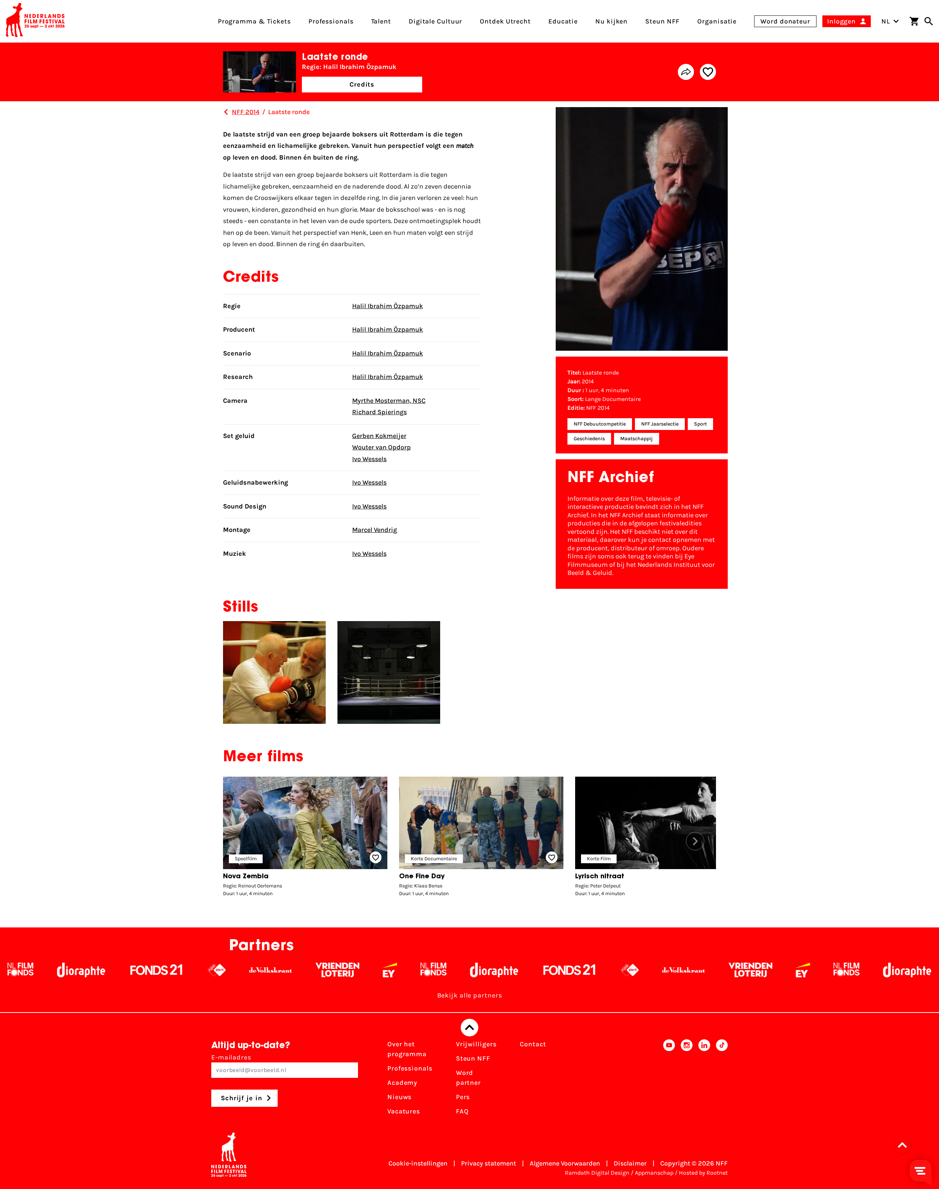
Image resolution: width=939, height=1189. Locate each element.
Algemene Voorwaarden (565, 1163)
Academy (402, 1083)
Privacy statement (488, 1163)
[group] (305, 838)
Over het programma (407, 1049)
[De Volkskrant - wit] (181, 970)
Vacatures (403, 1111)
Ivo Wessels (369, 459)
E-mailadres (231, 1057)
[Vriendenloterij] (248, 970)
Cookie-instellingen (417, 1163)
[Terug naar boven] (469, 1027)
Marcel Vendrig (374, 530)
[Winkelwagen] (914, 21)
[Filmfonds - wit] (344, 970)
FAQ (462, 1111)
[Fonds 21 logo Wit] (67, 970)
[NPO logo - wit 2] (127, 970)
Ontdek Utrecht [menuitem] (505, 21)
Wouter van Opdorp (381, 447)
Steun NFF (473, 1058)
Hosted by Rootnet (703, 1172)
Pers (463, 1097)
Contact (533, 1044)
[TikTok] (722, 1080)
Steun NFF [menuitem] (662, 21)
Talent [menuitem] (381, 21)
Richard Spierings (379, 412)
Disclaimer (630, 1163)
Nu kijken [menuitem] (611, 21)
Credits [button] (362, 84)
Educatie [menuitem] (563, 21)
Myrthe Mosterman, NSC (388, 401)
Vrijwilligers (476, 1044)
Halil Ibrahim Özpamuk (387, 306)
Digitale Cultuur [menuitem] (435, 21)
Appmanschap (654, 1172)
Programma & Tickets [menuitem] (254, 21)
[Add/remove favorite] (708, 72)
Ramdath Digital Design (597, 1172)
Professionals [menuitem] (331, 21)
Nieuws (399, 1097)
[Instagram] (687, 1080)
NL (885, 21)
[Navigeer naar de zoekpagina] (928, 21)
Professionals (409, 1068)
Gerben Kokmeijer (379, 436)
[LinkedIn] (704, 1080)
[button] (695, 841)
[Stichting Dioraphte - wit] (405, 970)
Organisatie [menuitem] (717, 21)
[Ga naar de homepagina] (35, 21)
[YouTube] (669, 1080)
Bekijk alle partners (469, 995)
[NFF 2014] (226, 112)
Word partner (468, 1078)
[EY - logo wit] (300, 970)
